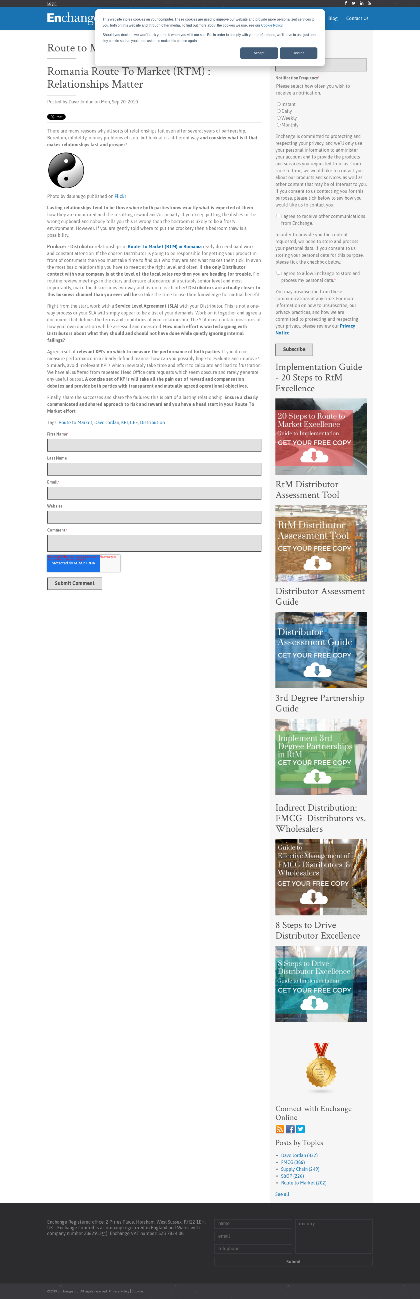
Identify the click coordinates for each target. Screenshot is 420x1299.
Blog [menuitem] (333, 18)
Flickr (120, 196)
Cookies (137, 1291)
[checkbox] (321, 114)
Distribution (152, 422)
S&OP (292, 1175)
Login (52, 3)
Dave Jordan (106, 422)
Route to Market (75, 422)
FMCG (293, 1162)
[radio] (321, 104)
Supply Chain (300, 1169)
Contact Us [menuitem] (357, 18)
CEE (134, 422)
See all (282, 1194)
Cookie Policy (271, 25)
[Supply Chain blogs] (321, 1069)
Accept (259, 53)
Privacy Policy (119, 1291)
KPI (124, 422)
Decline (299, 53)
